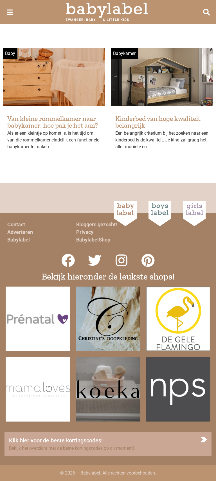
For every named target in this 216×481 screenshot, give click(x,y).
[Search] (206, 12)
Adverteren (20, 232)
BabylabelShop (93, 240)
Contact (16, 224)
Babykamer (124, 53)
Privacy (84, 232)
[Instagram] (121, 260)
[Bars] (9, 12)
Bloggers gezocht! (96, 224)
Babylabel (18, 240)
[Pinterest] (148, 260)
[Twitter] (95, 260)
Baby (10, 53)
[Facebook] (68, 260)
